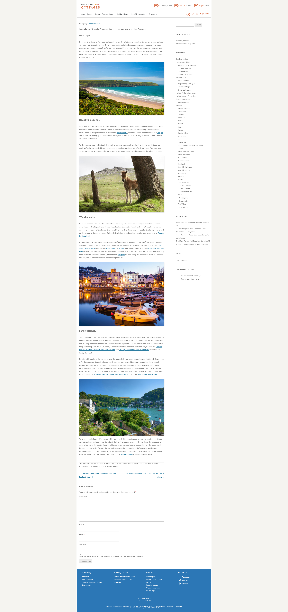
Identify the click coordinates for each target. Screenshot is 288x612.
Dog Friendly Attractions (187, 65)
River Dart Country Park (147, 374)
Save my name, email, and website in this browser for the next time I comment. (111, 556)
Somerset (181, 176)
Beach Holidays (94, 23)
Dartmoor (181, 118)
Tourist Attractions (185, 74)
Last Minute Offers (138, 14)
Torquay (121, 254)
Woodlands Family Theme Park (105, 374)
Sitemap (117, 582)
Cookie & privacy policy (123, 580)
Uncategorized (182, 207)
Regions (179, 105)
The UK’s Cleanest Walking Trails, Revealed (192, 244)
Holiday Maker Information (137, 463)
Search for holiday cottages (191, 276)
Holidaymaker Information (186, 96)
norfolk (180, 148)
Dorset (180, 124)
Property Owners (182, 40)
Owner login (150, 591)
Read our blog (87, 580)
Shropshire (182, 173)
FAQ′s (148, 582)
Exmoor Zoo (110, 350)
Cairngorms (182, 111)
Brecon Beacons (184, 108)
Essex (180, 127)
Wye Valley (182, 204)
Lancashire (182, 142)
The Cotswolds (183, 182)
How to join (150, 577)
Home (82, 14)
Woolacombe (122, 133)
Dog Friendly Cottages (186, 84)
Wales (180, 195)
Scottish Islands (184, 170)
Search (90, 14)
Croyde (160, 133)
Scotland (181, 164)
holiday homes (127, 454)
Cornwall (181, 115)
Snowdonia (183, 201)
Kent (179, 139)
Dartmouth (110, 248)
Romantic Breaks (184, 90)
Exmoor (180, 130)
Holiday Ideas (122, 463)
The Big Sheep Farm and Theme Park (134, 350)
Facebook (186, 577)
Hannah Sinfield (112, 466)
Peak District (183, 158)
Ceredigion (183, 198)
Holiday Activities (183, 62)
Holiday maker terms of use (124, 577)
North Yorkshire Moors (186, 152)
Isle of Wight (182, 136)
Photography (183, 71)
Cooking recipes (182, 59)
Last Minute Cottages (200, 13)
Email (82, 534)
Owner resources (153, 588)
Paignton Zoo (124, 374)
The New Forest (184, 189)
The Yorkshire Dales (185, 192)
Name (82, 524)
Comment (84, 496)
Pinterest (185, 584)
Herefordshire (183, 133)
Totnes (121, 248)
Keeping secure (152, 585)
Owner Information (183, 99)
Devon (113, 463)
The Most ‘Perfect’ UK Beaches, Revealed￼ (193, 241)
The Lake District (184, 185)
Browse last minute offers (190, 279)
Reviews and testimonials (92, 582)
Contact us (86, 585)
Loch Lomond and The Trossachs (190, 145)
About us (85, 577)
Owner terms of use (154, 580)
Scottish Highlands (185, 167)
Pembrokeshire (183, 161)
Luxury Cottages (184, 87)
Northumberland (184, 155)
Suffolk (180, 179)
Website (82, 544)
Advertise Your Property (185, 44)
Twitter (185, 580)
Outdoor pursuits (184, 68)
